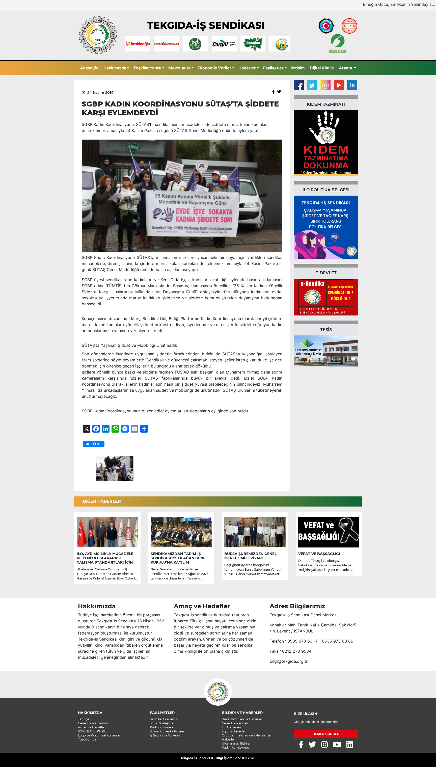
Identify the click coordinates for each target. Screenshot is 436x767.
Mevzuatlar (179, 67)
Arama (346, 67)
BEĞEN (95, 444)
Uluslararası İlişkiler (236, 743)
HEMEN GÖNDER (326, 734)
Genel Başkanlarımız (93, 723)
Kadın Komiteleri (162, 727)
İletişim (298, 67)
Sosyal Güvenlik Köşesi (167, 731)
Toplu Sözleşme (161, 723)
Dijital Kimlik (322, 67)
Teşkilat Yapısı (147, 67)
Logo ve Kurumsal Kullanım (99, 735)
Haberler (247, 67)
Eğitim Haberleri (234, 731)
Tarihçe (83, 719)
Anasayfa (89, 67)
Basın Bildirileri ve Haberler (242, 719)
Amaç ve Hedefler (91, 727)
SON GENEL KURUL (93, 731)
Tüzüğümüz (87, 739)
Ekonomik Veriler (214, 67)
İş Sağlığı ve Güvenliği (166, 735)
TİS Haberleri (231, 727)
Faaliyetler (273, 67)
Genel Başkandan (235, 723)
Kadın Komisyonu (235, 747)
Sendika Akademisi (164, 719)
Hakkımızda (114, 67)
